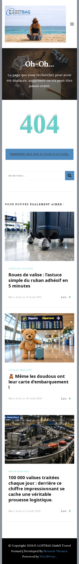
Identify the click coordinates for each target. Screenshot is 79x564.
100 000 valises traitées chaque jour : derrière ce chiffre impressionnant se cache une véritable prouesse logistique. (36, 488)
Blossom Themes (55, 551)
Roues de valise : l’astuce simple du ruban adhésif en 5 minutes (38, 280)
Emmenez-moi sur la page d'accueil (39, 154)
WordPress (47, 556)
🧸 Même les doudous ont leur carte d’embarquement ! (38, 381)
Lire (64, 297)
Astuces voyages (20, 268)
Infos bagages (18, 471)
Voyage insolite (20, 370)
